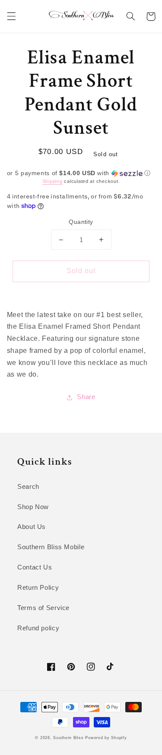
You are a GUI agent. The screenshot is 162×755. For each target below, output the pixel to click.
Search (28, 486)
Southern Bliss (68, 738)
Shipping (52, 181)
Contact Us (34, 567)
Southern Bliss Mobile (50, 547)
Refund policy (38, 628)
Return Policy (38, 587)
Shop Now (33, 506)
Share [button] (86, 396)
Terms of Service (43, 607)
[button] (11, 16)
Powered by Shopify (106, 738)
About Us (31, 526)
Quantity (81, 222)
